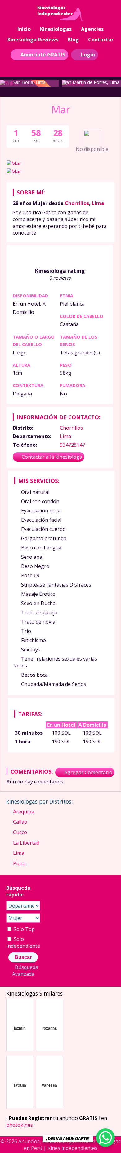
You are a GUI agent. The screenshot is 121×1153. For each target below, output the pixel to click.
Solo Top (23, 929)
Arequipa (23, 811)
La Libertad (26, 842)
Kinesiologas (56, 29)
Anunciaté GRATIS (42, 54)
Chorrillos (77, 203)
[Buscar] (106, 54)
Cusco (20, 832)
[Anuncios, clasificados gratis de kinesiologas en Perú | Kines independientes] (60, 13)
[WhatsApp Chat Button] (105, 1137)
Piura (19, 863)
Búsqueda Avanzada (25, 970)
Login (88, 54)
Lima (98, 203)
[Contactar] (61, 66)
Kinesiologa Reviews (32, 39)
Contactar (101, 39)
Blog (73, 39)
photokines (19, 1125)
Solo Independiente (23, 942)
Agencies (92, 29)
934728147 (72, 444)
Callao (20, 821)
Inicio (24, 29)
